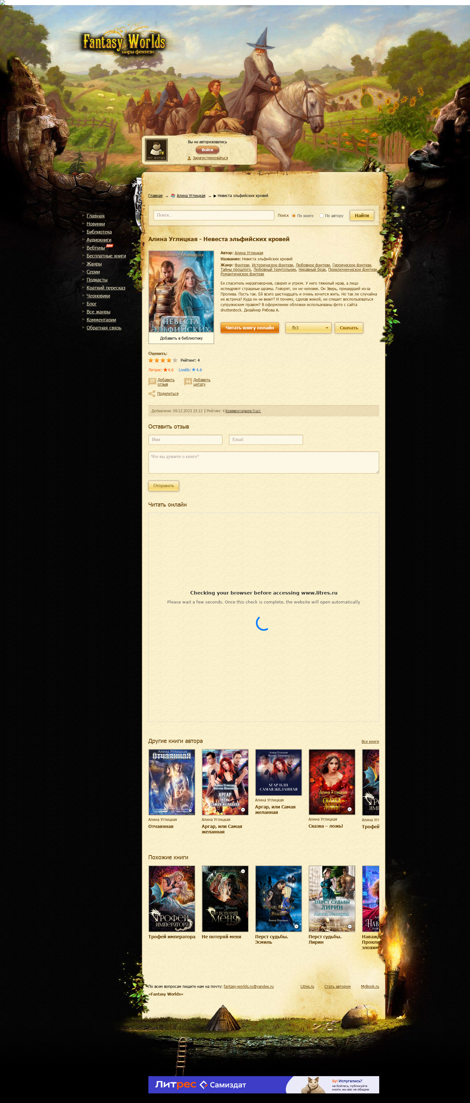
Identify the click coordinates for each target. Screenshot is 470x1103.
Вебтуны (96, 247)
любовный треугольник (275, 269)
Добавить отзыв (166, 381)
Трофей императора (171, 936)
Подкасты (97, 279)
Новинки (96, 223)
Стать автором (338, 986)
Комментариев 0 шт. (243, 411)
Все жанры (98, 311)
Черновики (98, 295)
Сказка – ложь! (326, 826)
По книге (304, 215)
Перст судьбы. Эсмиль (271, 939)
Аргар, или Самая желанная (222, 828)
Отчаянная (161, 826)
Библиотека (99, 231)
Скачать (349, 327)
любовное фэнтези (313, 265)
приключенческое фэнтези (352, 269)
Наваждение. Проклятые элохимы (377, 942)
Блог (92, 303)
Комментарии (101, 319)
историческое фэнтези (272, 265)
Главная (96, 215)
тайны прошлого (236, 269)
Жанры (94, 263)
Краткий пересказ (106, 287)
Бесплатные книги (106, 255)
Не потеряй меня (221, 936)
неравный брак (312, 269)
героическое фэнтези (352, 265)
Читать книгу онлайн (250, 327)
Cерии (93, 271)
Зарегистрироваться (210, 157)
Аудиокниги (99, 239)
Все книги (370, 741)
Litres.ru (307, 986)
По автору (333, 215)
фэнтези (242, 265)
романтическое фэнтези (242, 274)
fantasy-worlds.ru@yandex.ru (249, 986)
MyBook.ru (370, 986)
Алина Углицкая (191, 195)
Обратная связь (104, 327)
